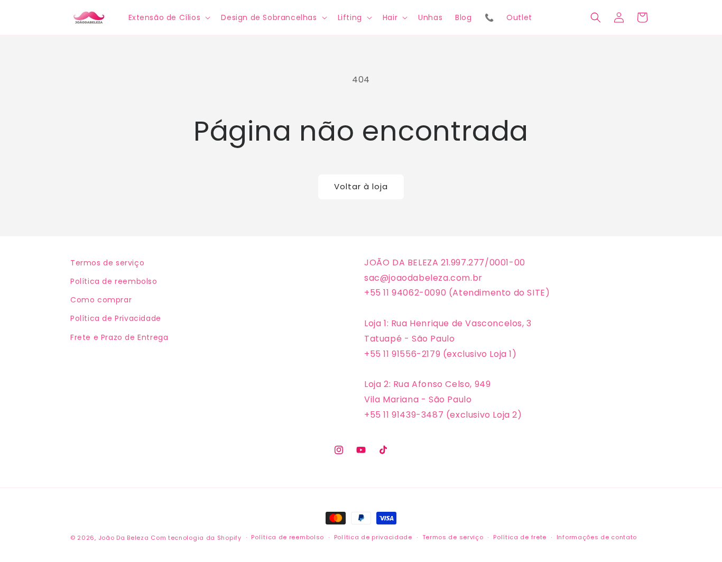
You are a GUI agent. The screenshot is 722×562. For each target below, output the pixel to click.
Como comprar (101, 299)
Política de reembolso (114, 281)
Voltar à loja (361, 186)
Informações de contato (597, 537)
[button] (168, 17)
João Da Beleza (123, 537)
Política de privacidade (373, 537)
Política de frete (520, 537)
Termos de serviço (107, 262)
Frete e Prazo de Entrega (119, 337)
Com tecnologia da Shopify (196, 537)
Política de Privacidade (115, 318)
